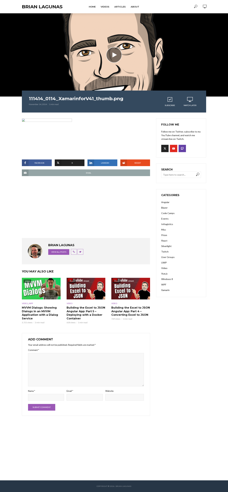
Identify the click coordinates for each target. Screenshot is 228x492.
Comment (33, 350)
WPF (31, 303)
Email (70, 391)
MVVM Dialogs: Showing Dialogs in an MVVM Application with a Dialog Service (40, 313)
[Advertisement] (86, 208)
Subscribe (170, 105)
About (135, 6)
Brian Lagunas (42, 6)
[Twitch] (182, 148)
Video (25, 303)
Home (92, 6)
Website (109, 391)
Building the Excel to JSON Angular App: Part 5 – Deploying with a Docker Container (86, 313)
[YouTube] (173, 148)
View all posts (58, 252)
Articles (120, 6)
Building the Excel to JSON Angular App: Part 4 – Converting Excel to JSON (130, 311)
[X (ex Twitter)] (165, 148)
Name (31, 391)
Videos (105, 6)
